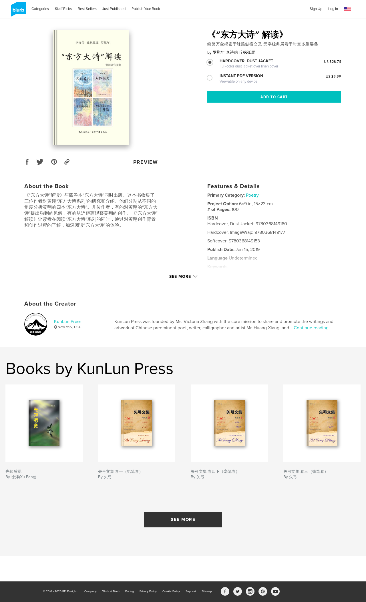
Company (90, 591)
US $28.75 (332, 61)
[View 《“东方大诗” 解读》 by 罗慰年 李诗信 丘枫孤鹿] (91, 87)
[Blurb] (17, 11)
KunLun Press (67, 321)
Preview (145, 162)
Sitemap (207, 591)
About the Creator (50, 303)
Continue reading (311, 328)
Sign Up (316, 9)
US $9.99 (333, 76)
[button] (347, 9)
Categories (40, 9)
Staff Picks (63, 9)
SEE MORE (183, 519)
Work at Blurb (111, 591)
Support (191, 591)
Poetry (252, 195)
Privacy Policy (148, 591)
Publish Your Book (146, 9)
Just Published (114, 9)
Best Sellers (87, 9)
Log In (333, 9)
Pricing (129, 591)
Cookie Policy (171, 591)
